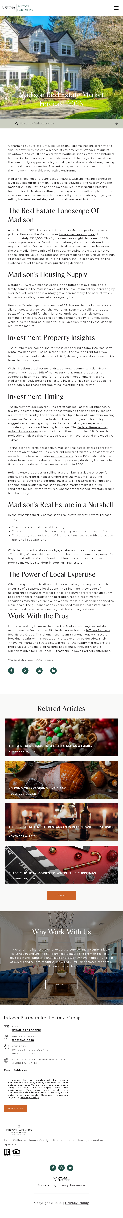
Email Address (15, 1070)
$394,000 (58, 250)
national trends (62, 456)
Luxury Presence (71, 1185)
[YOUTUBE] (70, 1168)
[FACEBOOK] (53, 1168)
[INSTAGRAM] (61, 1168)
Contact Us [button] (61, 984)
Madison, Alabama (69, 145)
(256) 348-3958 (23, 1040)
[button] (116, 123)
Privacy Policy (29, 1097)
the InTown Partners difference (87, 651)
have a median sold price (77, 234)
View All (61, 895)
